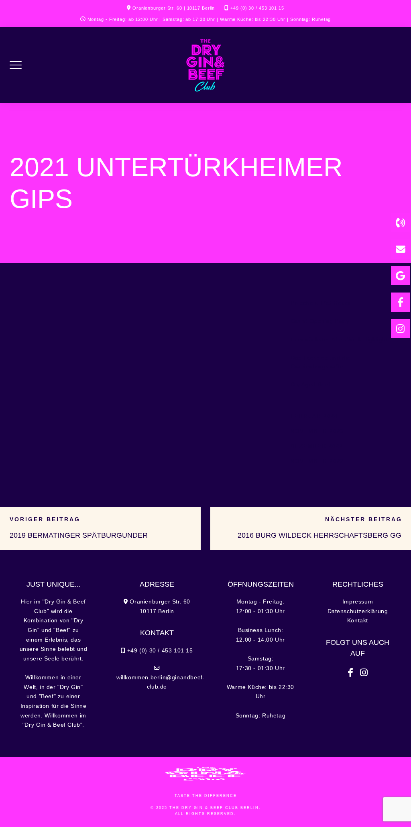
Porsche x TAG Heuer (320, 303)
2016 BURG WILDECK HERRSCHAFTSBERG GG (319, 535)
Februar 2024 (314, 416)
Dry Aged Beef (310, 385)
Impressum (357, 602)
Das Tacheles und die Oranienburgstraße (320, 362)
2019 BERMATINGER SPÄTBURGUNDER (79, 535)
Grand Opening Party (320, 321)
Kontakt (357, 621)
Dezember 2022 (317, 446)
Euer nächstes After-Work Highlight (339, 340)
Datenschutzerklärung (358, 611)
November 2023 (317, 431)
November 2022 (317, 461)
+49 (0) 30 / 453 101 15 (257, 8)
